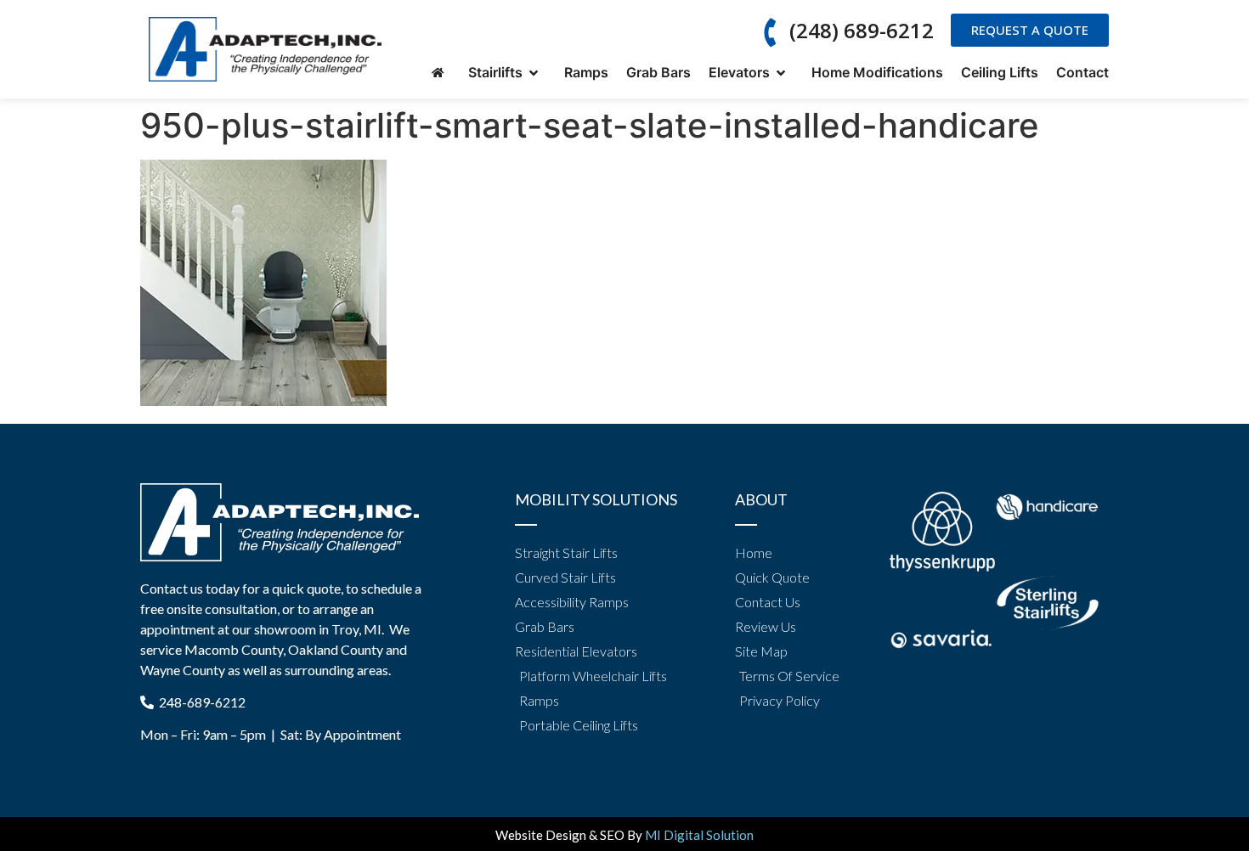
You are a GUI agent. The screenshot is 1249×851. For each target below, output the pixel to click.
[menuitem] (441, 72)
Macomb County (233, 649)
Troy (345, 629)
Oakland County (335, 649)
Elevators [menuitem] (743, 72)
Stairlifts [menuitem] (498, 72)
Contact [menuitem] (1082, 72)
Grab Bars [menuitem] (658, 72)
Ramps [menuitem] (586, 72)
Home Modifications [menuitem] (877, 72)
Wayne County (182, 670)
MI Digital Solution (699, 835)
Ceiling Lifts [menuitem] (999, 72)
